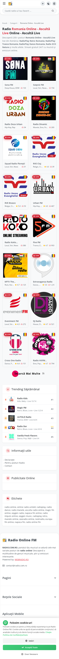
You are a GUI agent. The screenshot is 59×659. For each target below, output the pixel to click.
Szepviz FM (38, 84)
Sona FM (9, 84)
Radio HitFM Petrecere (39, 360)
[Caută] (52, 10)
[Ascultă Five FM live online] (44, 226)
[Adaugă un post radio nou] (43, 3)
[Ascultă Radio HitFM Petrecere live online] (44, 344)
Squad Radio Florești (15, 163)
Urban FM (38, 203)
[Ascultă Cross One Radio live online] (15, 344)
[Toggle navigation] (4, 4)
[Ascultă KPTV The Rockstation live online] (15, 265)
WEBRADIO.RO (22, 559)
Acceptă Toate (31, 647)
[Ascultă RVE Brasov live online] (15, 187)
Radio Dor (22, 426)
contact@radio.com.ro (16, 566)
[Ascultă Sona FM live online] (15, 68)
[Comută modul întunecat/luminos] (48, 3)
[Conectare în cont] (54, 3)
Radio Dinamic (40, 124)
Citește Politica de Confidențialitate (27, 633)
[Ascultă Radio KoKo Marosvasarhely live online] (15, 226)
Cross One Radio (13, 360)
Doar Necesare (31, 654)
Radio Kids (22, 398)
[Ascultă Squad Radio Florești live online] (15, 147)
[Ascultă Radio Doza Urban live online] (15, 108)
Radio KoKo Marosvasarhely (12, 242)
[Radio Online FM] (11, 3)
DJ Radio (37, 321)
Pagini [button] (6, 578)
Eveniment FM (12, 321)
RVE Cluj (37, 163)
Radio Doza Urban (13, 124)
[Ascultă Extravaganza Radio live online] (44, 265)
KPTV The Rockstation (10, 281)
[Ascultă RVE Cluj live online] (44, 147)
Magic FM (21, 407)
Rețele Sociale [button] (12, 597)
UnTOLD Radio (24, 417)
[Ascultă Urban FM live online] (44, 187)
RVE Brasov (10, 203)
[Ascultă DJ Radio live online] (44, 305)
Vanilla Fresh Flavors (27, 435)
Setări (31, 641)
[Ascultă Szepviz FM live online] (44, 68)
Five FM (36, 242)
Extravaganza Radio (42, 281)
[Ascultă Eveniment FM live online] (15, 305)
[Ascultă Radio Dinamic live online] (44, 108)
